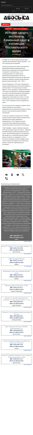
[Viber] (6, 178)
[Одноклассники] (12, 175)
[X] (23, 175)
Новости (8, 29)
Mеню (6, 24)
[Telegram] (17, 175)
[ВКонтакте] (6, 175)
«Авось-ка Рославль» (20, 29)
